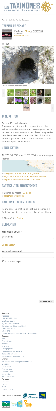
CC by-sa (27, 192)
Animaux (5, 346)
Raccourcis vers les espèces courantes (17, 361)
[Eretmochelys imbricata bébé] (26, 107)
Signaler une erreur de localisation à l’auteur (25, 176)
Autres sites (6, 374)
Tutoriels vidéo (7, 371)
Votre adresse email (12, 251)
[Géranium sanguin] (18, 100)
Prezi (4, 386)
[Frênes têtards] (48, 92)
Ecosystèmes (7, 341)
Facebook (5, 381)
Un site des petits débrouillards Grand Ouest (19, 333)
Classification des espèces (12, 351)
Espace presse (7, 389)
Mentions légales (8, 321)
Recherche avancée (9, 354)
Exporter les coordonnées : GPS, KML (22, 179)
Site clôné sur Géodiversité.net (14, 326)
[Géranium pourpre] (40, 92)
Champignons (7, 349)
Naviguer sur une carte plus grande (21, 173)
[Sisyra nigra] (10, 92)
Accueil (4, 20)
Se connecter (8, 244)
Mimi (27, 31)
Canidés (20, 218)
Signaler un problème (10, 323)
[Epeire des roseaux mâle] (18, 92)
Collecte (12, 20)
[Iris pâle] (25, 100)
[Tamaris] (33, 100)
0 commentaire (21, 35)
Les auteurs (6, 366)
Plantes (5, 343)
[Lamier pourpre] (33, 92)
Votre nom (7, 236)
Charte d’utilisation (9, 318)
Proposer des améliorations (13, 356)
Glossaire (5, 364)
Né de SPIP (6, 331)
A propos (5, 316)
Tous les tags (7, 369)
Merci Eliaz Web (8, 328)
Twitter (4, 384)
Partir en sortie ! (8, 376)
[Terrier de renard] (40, 100)
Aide (3, 338)
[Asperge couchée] (48, 100)
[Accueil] (28, 7)
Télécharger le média (7, 44)
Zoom (3, 44)
